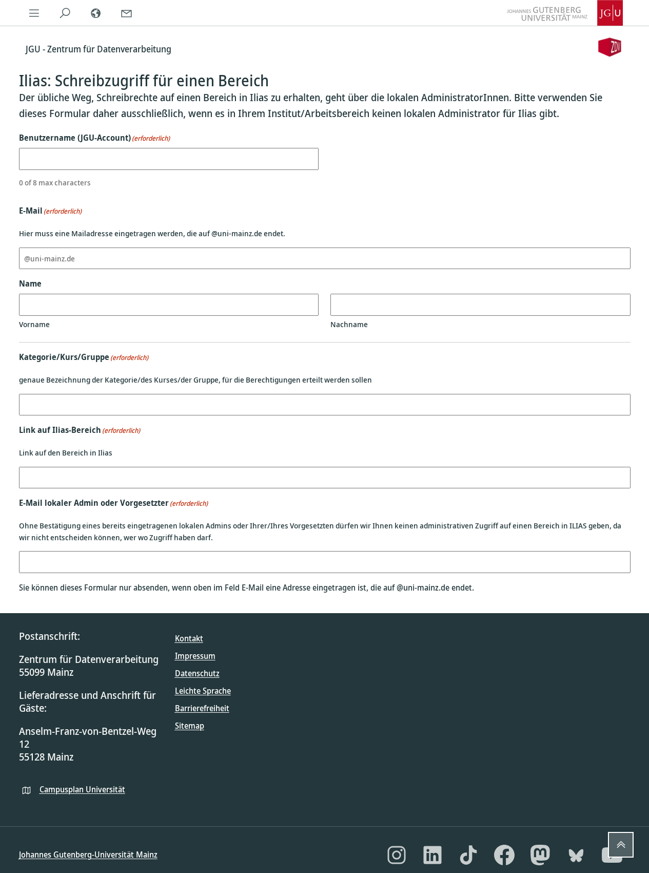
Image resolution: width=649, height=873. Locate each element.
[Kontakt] (126, 13)
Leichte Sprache (203, 690)
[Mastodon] (540, 855)
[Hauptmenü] (34, 13)
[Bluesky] (576, 855)
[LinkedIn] (432, 855)
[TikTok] (468, 855)
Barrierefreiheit (202, 708)
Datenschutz (197, 673)
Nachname (349, 324)
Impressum (195, 655)
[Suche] (65, 13)
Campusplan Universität (82, 789)
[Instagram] (396, 855)
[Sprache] (96, 13)
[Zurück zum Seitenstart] (621, 845)
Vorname (34, 324)
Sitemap (189, 725)
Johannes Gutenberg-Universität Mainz (88, 854)
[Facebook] (504, 855)
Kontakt (189, 638)
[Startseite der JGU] (565, 13)
